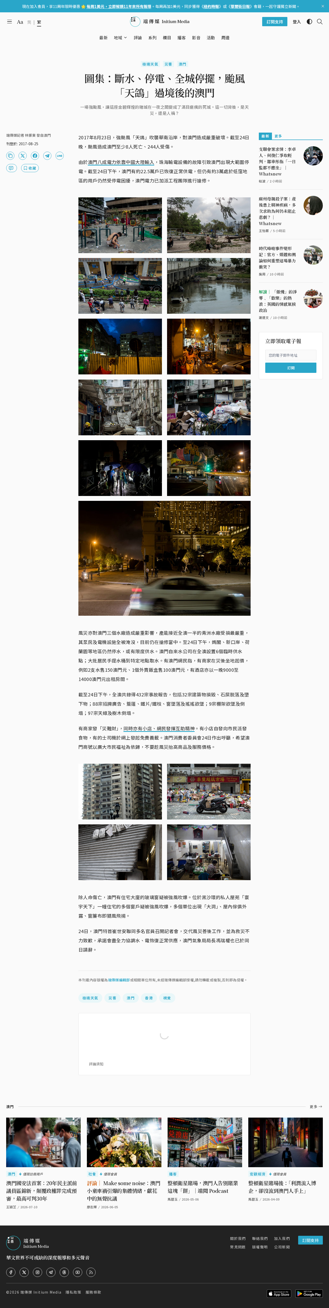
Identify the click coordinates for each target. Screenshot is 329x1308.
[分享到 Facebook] (35, 156)
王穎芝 (11, 1206)
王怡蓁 (264, 230)
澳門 (183, 64)
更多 (278, 136)
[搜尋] (318, 22)
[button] (118, 37)
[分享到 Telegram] (47, 156)
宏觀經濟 (258, 1173)
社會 (92, 1173)
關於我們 (238, 1238)
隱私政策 (73, 1292)
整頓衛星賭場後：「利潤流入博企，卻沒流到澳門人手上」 (282, 1186)
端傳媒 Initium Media (40, 1292)
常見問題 (238, 1246)
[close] (323, 6)
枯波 (262, 181)
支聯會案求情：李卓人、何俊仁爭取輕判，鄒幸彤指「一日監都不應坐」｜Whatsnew (277, 161)
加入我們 (282, 1238)
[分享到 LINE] (60, 156)
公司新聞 (282, 1246)
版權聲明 (260, 1246)
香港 (149, 997)
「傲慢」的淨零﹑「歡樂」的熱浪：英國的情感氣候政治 (278, 301)
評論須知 (96, 1063)
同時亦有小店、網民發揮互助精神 (159, 728)
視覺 (167, 997)
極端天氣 (150, 64)
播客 (173, 1173)
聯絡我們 (260, 1238)
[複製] (10, 156)
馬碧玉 (253, 1199)
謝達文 (264, 317)
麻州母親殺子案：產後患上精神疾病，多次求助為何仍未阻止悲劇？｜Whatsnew (277, 211)
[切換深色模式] (307, 22)
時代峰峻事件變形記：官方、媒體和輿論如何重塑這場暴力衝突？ (277, 257)
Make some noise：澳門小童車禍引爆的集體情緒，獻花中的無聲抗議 (123, 1190)
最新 (265, 136)
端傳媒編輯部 (119, 979)
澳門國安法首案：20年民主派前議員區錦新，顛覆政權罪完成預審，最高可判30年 (41, 1190)
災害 (168, 64)
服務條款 (94, 1292)
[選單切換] (125, 37)
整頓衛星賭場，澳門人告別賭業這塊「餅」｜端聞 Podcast (203, 1186)
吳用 (262, 274)
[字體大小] (20, 22)
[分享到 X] (23, 156)
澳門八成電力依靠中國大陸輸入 (121, 162)
